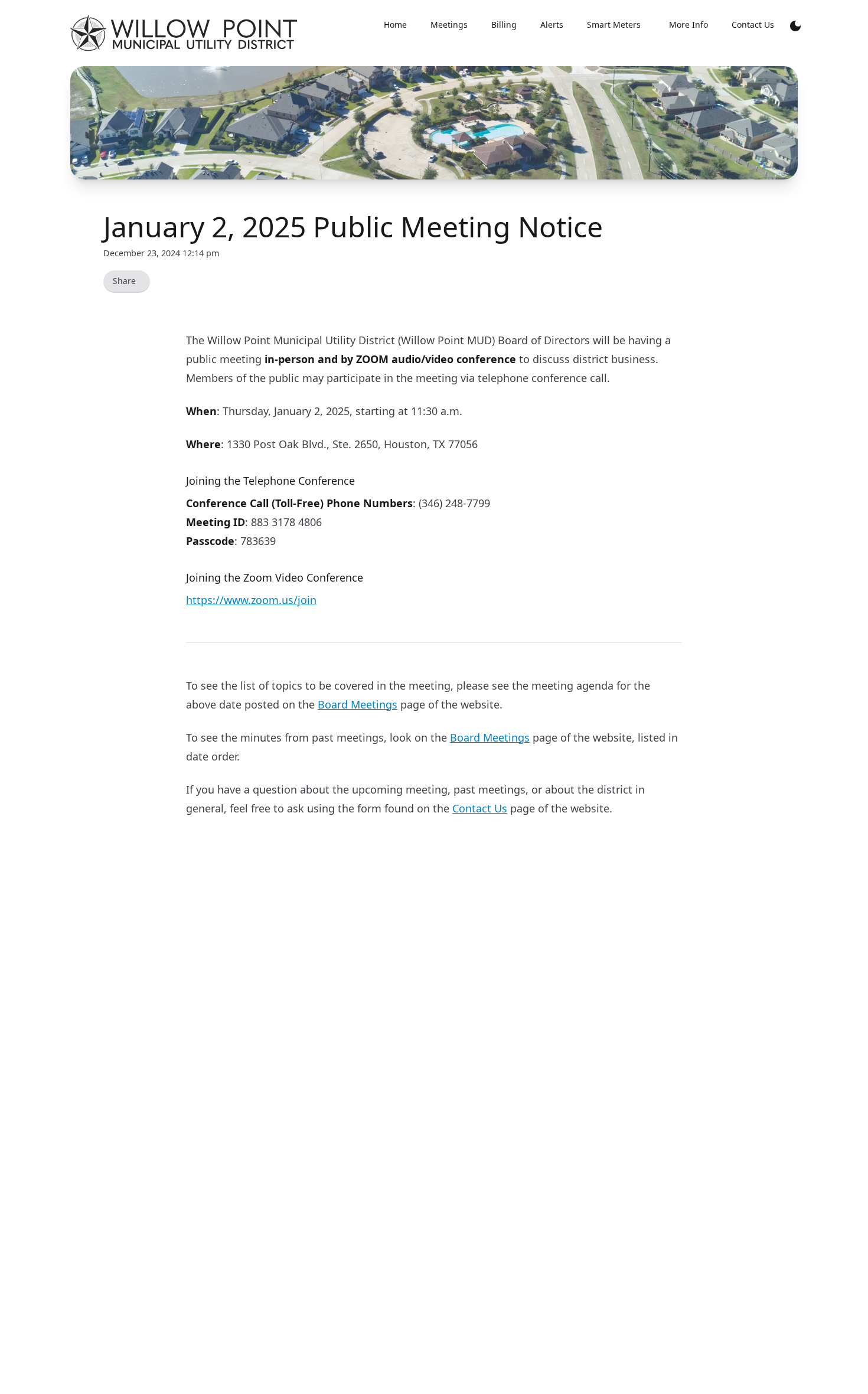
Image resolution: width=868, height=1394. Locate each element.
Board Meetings (357, 704)
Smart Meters (614, 24)
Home (395, 24)
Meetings (449, 24)
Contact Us (753, 24)
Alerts (551, 24)
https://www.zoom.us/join (251, 600)
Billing (504, 24)
